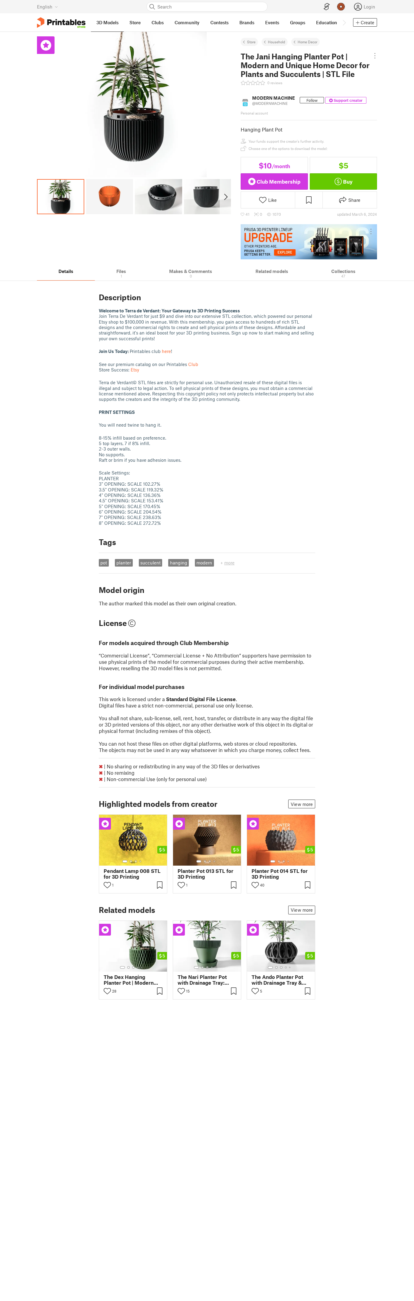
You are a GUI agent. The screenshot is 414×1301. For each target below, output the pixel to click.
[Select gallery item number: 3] (136, 861)
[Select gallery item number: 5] (142, 967)
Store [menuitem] (135, 22)
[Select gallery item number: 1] (124, 861)
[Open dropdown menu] (374, 55)
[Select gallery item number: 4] (140, 861)
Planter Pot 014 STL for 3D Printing (280, 874)
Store (251, 42)
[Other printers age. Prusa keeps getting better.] (309, 241)
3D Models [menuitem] (107, 22)
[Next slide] (225, 196)
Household (276, 42)
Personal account (254, 113)
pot (103, 562)
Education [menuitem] (326, 22)
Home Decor (307, 42)
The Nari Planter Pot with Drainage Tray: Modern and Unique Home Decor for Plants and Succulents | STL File (205, 980)
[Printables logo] (61, 22)
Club (193, 364)
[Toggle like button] (107, 885)
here (166, 351)
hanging (178, 562)
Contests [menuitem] (219, 22)
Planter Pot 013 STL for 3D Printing (205, 874)
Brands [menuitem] (246, 22)
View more (302, 804)
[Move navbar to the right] (344, 22)
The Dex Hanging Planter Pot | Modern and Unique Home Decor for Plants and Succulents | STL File (129, 980)
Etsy (135, 369)
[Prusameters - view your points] (341, 7)
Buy (347, 181)
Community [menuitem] (187, 22)
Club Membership (278, 181)
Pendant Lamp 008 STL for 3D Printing (132, 874)
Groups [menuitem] (297, 22)
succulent (150, 562)
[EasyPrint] (326, 7)
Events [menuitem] (272, 22)
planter (123, 562)
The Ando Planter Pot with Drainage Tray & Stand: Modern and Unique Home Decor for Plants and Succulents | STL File (280, 980)
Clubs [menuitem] (158, 22)
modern (204, 562)
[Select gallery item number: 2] (131, 861)
